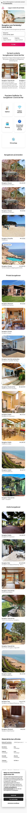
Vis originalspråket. (7, 3)
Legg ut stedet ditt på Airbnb (16, 8)
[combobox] (13, 34)
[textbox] (7, 40)
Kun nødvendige (13, 799)
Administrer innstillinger (13, 803)
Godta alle (13, 795)
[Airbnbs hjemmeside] (3, 7)
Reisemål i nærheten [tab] (7, 742)
